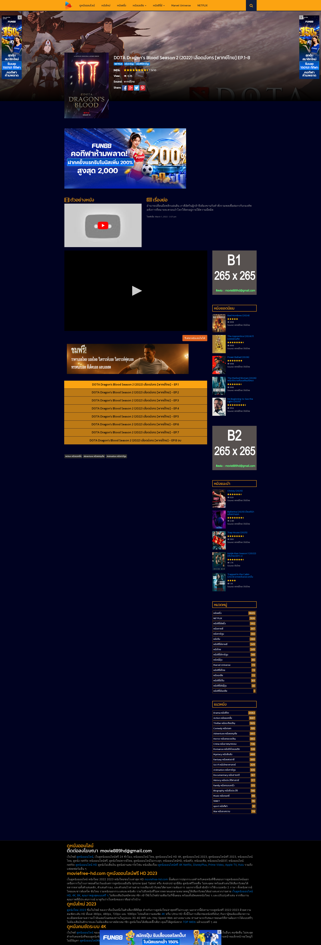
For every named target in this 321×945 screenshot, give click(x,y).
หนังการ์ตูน (129, 63)
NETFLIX (202, 5)
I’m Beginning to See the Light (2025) (240, 400)
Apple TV (231, 864)
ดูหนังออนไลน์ (87, 5)
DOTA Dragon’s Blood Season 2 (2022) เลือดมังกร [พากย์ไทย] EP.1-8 (182, 57)
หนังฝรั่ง (121, 5)
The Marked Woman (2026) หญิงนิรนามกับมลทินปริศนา (241, 379)
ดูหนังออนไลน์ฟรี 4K (170, 864)
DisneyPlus (200, 864)
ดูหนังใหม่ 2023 (76, 910)
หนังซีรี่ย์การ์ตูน (142, 63)
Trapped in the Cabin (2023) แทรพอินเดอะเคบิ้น (240, 576)
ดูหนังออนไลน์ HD (86, 864)
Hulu (241, 864)
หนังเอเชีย (139, 5)
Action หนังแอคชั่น (73, 456)
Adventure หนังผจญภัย (94, 456)
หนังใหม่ (105, 5)
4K (163, 914)
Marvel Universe (181, 5)
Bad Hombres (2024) (238, 315)
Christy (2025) (235, 491)
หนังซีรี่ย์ (158, 5)
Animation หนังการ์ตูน (116, 456)
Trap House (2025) (237, 532)
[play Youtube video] (103, 225)
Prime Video (216, 864)
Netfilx (187, 864)
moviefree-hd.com (156, 879)
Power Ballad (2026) (238, 357)
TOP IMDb (189, 922)
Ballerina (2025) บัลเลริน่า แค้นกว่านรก (240, 513)
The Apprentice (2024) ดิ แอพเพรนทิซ (240, 337)
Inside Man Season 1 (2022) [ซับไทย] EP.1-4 (241, 555)
